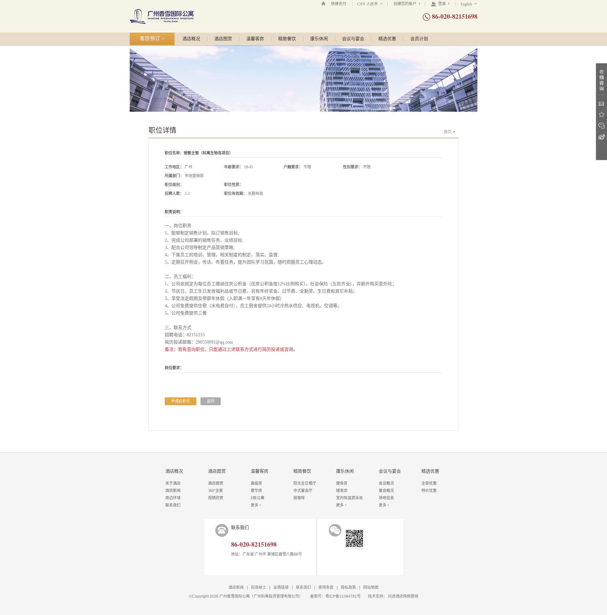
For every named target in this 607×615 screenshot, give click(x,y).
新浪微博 (601, 136)
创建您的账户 (405, 4)
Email (601, 103)
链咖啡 (299, 498)
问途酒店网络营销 (403, 596)
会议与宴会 (353, 39)
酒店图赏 (223, 39)
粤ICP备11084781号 (343, 596)
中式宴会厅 (302, 490)
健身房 (341, 483)
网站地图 (370, 587)
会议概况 (386, 483)
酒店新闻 (173, 490)
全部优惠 (429, 483)
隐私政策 (348, 587)
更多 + (256, 505)
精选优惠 (387, 39)
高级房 (256, 483)
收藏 (601, 114)
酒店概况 (191, 39)
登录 (442, 4)
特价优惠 (429, 490)
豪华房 (256, 490)
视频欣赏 (215, 498)
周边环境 (173, 498)
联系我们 (173, 505)
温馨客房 (255, 39)
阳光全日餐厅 (304, 483)
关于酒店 (173, 483)
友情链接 (281, 587)
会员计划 (419, 39)
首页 (447, 132)
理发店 (341, 490)
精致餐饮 (287, 39)
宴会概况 (386, 490)
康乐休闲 (319, 39)
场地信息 (386, 498)
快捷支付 (338, 4)
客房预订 (150, 38)
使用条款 (326, 587)
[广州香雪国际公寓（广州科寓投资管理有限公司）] (162, 16)
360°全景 (215, 490)
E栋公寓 (257, 498)
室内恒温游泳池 (349, 498)
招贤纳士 (258, 587)
